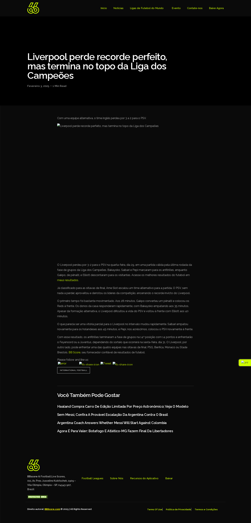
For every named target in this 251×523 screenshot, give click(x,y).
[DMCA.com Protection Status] (37, 497)
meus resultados (67, 280)
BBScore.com (52, 509)
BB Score (74, 352)
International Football (73, 370)
